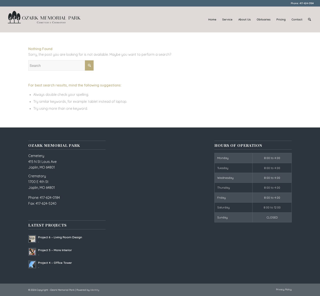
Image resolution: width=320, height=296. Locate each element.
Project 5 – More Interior (55, 250)
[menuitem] (212, 19)
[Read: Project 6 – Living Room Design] (32, 239)
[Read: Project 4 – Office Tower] (32, 264)
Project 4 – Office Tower (55, 262)
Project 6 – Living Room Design (60, 237)
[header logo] (44, 19)
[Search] (309, 19)
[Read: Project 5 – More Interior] (32, 252)
